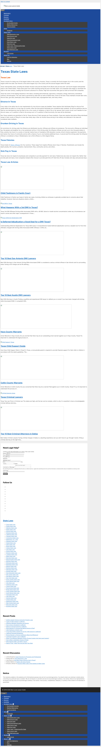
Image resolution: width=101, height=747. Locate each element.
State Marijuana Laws (12, 49)
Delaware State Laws (11, 541)
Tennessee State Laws (12, 594)
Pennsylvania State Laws (12, 588)
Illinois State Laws (10, 546)
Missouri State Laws (11, 566)
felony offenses (15, 145)
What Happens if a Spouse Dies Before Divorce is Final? (20, 628)
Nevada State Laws (11, 571)
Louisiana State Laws (11, 554)
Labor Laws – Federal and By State (16, 45)
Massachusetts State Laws (13, 559)
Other (5, 28)
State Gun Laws (11, 44)
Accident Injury (8, 21)
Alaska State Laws (11, 529)
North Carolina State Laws (13, 579)
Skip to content (5, 1)
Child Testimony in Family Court (15, 193)
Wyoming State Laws (11, 606)
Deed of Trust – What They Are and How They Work (19, 643)
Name (5, 453)
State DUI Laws (11, 38)
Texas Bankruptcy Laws (21, 658)
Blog (8, 59)
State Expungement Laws (13, 40)
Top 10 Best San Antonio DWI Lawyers (18, 258)
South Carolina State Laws (13, 591)
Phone (4, 456)
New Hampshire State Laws (13, 573)
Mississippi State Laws (12, 564)
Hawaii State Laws (11, 543)
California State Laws (11, 534)
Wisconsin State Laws (11, 604)
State (16, 463)
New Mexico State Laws (12, 576)
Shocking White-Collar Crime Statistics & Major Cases (31, 663)
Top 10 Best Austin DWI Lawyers (16, 295)
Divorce (6, 17)
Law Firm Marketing (12, 57)
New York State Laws (11, 578)
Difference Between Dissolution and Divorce (17, 623)
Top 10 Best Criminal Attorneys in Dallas (19, 434)
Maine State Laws (10, 556)
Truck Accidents (11, 26)
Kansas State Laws (11, 551)
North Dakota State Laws (12, 581)
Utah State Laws (10, 596)
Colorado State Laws (11, 536)
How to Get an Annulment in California (16, 625)
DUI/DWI (6, 19)
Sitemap (9, 61)
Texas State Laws (10, 524)
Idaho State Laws (10, 544)
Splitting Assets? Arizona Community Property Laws (19, 620)
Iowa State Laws (10, 549)
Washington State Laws (12, 601)
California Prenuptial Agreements (14, 633)
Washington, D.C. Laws (12, 539)
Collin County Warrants (11, 383)
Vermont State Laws (11, 598)
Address (5, 458)
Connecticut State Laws (12, 538)
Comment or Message (9, 467)
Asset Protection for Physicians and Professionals (28, 657)
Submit (5, 474)
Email (5, 455)
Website (5, 472)
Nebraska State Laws (11, 569)
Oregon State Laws (11, 586)
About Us (6, 55)
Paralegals (9, 30)
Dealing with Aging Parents (23, 662)
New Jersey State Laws (12, 574)
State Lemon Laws (11, 47)
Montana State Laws (11, 568)
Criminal (6, 15)
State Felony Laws (11, 42)
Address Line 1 (7, 460)
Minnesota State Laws (12, 563)
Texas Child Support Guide (13, 346)
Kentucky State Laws (11, 553)
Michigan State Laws (11, 561)
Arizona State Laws (11, 531)
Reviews (6, 51)
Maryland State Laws (11, 558)
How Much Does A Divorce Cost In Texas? (25, 660)
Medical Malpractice (12, 25)
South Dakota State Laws (12, 593)
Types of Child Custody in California (15, 621)
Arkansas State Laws (11, 533)
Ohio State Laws (10, 583)
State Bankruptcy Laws (13, 34)
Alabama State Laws (11, 528)
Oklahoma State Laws (11, 584)
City (22, 462)
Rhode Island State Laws (12, 589)
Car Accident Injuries (12, 23)
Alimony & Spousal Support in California (16, 626)
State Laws (7, 32)
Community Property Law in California (16, 636)
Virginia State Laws (11, 599)
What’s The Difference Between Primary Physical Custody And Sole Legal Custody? (27, 638)
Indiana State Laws (11, 548)
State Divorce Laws (12, 36)
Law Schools (10, 53)
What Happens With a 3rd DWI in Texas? (19, 207)
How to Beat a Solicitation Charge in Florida (17, 640)
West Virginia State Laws (12, 603)
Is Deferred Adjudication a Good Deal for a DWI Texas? (26, 222)
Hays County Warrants (11, 332)
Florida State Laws (11, 526)
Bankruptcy (7, 13)
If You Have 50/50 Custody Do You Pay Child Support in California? (23, 631)
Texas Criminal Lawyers (12, 397)
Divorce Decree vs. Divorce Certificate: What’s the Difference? (22, 635)
